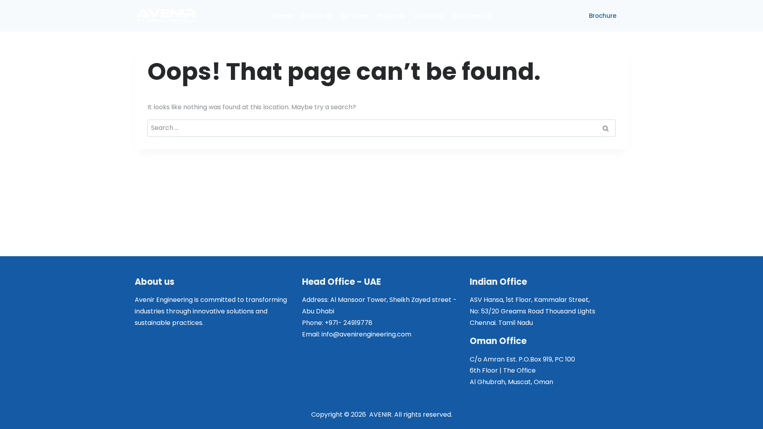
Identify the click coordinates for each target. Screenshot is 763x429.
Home (282, 16)
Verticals (429, 16)
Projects (391, 16)
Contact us (471, 16)
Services (355, 16)
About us (316, 16)
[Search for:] (381, 127)
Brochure (602, 16)
